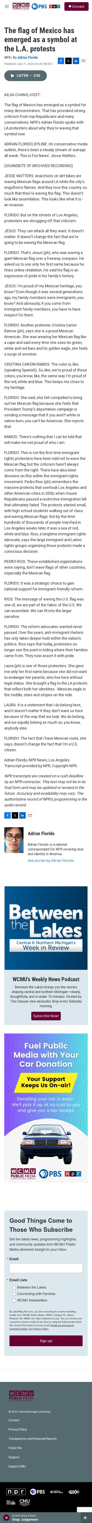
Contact (14, 1420)
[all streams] (86, 1517)
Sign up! (46, 1340)
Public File (15, 1448)
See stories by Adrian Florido (51, 860)
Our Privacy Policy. (39, 1328)
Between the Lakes (31, 1287)
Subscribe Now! (46, 1015)
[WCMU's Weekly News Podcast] (46, 928)
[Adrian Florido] (14, 840)
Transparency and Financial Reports (33, 1438)
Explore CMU (17, 1466)
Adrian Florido (28, 57)
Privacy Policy (18, 1429)
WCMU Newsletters (32, 1300)
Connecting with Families (36, 1293)
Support (14, 1457)
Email (13, 1259)
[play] (6, 1517)
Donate (78, 6)
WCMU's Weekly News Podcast (46, 979)
